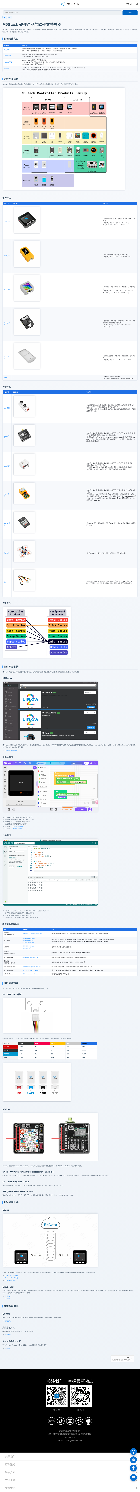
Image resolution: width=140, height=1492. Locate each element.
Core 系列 (7, 221)
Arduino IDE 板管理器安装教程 (32, 933)
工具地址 (8, 1298)
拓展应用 (6, 68)
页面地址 (8, 1321)
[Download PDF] (4, 17)
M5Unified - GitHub (29, 938)
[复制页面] (10, 17)
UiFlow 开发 (7, 55)
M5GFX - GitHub (28, 946)
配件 (5, 582)
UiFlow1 (14, 826)
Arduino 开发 (8, 62)
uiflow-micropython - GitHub (32, 966)
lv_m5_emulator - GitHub (31, 970)
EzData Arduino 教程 (11, 1276)
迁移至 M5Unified (28, 942)
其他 (5, 377)
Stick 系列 (7, 256)
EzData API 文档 (10, 1280)
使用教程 (8, 1296)
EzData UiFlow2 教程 (11, 1278)
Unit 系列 (7, 408)
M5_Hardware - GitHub (30, 974)
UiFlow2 (20, 826)
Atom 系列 (7, 290)
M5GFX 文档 (27, 948)
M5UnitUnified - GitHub (30, 957)
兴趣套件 (6, 553)
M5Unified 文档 (28, 940)
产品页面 (6, 50)
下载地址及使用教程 (11, 750)
